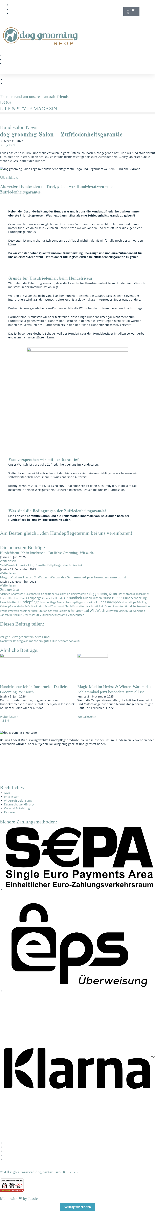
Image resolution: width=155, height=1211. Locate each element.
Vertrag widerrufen (77, 1207)
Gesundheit (73, 597)
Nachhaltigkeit (95, 606)
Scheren (53, 611)
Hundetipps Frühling (134, 602)
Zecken (17, 615)
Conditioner (48, 594)
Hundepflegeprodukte (80, 602)
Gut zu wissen (92, 598)
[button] (140, 48)
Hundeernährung (135, 598)
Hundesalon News (18, 127)
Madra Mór (23, 606)
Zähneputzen (76, 615)
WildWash (97, 610)
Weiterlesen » (9, 717)
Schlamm (64, 611)
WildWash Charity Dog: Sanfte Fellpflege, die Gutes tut (41, 565)
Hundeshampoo (108, 602)
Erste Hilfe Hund (10, 598)
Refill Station (39, 611)
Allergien (5, 594)
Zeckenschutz (31, 615)
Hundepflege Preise (52, 602)
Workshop (139, 611)
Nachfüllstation (75, 606)
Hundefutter (8, 602)
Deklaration (63, 594)
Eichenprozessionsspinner (133, 594)
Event (23, 598)
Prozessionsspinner (19, 611)
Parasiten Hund (122, 606)
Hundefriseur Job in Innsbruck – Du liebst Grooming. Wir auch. (47, 553)
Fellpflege (34, 598)
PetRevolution (141, 606)
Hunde (117, 598)
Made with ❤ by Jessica (20, 1198)
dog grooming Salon (103, 594)
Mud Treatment (54, 606)
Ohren (108, 606)
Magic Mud (37, 606)
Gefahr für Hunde (52, 598)
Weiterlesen (8, 561)
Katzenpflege (8, 606)
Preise (3, 611)
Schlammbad (80, 611)
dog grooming (79, 594)
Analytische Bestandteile (25, 594)
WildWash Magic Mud (119, 611)
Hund (107, 598)
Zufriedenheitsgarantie (53, 615)
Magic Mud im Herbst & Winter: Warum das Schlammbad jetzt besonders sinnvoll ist (63, 577)
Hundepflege (29, 601)
